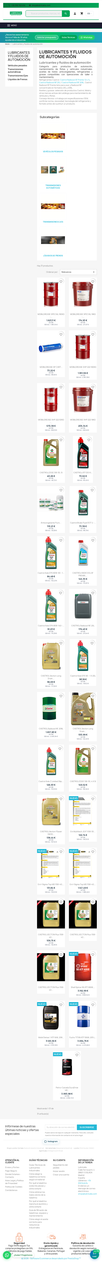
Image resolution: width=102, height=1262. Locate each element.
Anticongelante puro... (51, 522)
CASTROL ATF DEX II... (82, 472)
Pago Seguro (11, 1170)
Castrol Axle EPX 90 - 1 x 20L (83, 676)
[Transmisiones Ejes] (53, 206)
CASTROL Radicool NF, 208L (51, 728)
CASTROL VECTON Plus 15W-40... (51, 935)
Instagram (53, 1141)
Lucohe (76, 1148)
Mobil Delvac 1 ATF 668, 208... (51, 1037)
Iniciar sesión (59, 1171)
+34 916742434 (84, 1181)
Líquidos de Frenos (17, 79)
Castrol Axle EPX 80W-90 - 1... (51, 573)
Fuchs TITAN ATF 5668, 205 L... (82, 1037)
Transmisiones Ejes (18, 75)
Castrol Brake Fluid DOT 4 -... (83, 522)
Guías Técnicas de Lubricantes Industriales (37, 1168)
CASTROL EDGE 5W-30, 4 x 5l (83, 781)
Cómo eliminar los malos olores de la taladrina (37, 1195)
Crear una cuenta (61, 1174)
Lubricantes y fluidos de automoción (19, 56)
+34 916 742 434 (18, 5)
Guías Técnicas (68, 37)
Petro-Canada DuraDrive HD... (67, 1089)
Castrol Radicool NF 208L (73, 82)
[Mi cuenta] (75, 14)
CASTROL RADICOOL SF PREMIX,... (83, 574)
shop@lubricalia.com (41, 5)
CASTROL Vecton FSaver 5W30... (51, 832)
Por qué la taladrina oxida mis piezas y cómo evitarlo (37, 1186)
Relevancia (78, 272)
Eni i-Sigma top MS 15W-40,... (51, 884)
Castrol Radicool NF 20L (49, 82)
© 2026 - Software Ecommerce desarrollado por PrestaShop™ (51, 1258)
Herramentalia (50, 1148)
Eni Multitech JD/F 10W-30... (82, 831)
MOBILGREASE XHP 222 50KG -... (51, 421)
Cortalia (20, 1148)
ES (89, 13)
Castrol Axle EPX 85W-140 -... (51, 625)
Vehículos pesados (17, 65)
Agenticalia (43, 1151)
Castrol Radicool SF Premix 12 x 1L (75, 80)
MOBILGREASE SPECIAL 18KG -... (83, 315)
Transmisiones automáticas (15, 70)
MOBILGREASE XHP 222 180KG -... (83, 368)
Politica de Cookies (13, 1186)
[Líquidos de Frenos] (53, 240)
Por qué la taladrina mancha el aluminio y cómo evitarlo (38, 1204)
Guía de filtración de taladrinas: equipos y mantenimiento (38, 1213)
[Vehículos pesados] (53, 136)
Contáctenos (11, 1190)
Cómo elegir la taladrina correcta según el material (37, 1177)
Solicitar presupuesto (46, 37)
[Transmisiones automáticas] (53, 170)
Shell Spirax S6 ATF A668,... (83, 987)
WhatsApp (87, 37)
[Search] (66, 14)
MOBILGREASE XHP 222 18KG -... (83, 421)
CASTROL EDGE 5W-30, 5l (51, 472)
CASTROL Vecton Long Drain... (51, 677)
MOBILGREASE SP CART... (51, 367)
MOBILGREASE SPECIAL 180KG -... (51, 315)
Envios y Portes (12, 1167)
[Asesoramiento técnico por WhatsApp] (7, 1255)
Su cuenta (59, 1160)
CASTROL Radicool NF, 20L (82, 625)
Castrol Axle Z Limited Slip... (51, 781)
